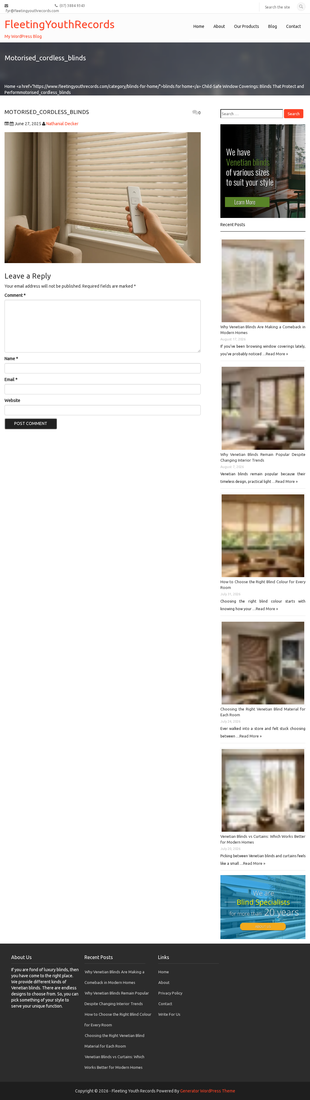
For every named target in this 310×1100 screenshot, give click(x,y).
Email (11, 379)
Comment (15, 295)
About (219, 26)
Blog (272, 26)
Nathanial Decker (62, 123)
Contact (293, 26)
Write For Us (169, 1014)
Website (12, 400)
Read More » (277, 354)
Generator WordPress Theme (207, 1090)
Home (198, 26)
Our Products (246, 26)
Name (11, 358)
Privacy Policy (170, 993)
